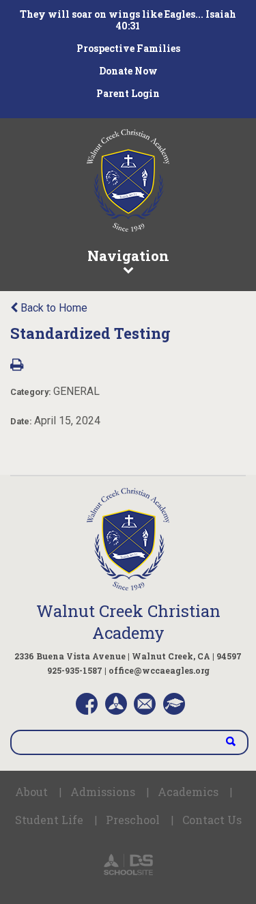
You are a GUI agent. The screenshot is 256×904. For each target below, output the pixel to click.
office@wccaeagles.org (159, 670)
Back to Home (52, 307)
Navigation (128, 255)
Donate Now (128, 70)
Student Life (49, 819)
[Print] (16, 365)
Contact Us (212, 819)
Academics (188, 791)
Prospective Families (128, 48)
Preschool (133, 819)
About (31, 791)
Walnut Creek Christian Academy (128, 622)
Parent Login (128, 93)
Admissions (102, 791)
